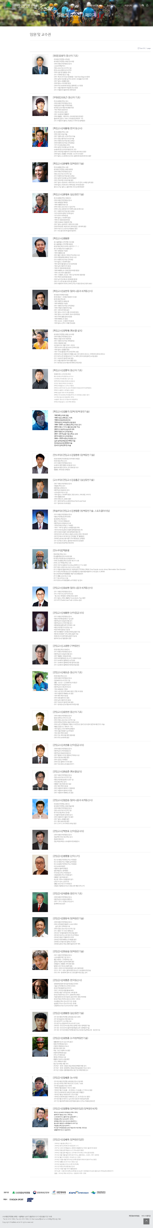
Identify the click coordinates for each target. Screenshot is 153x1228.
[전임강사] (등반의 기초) (67, 893)
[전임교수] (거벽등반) (67, 646)
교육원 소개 (74, 5)
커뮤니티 (128, 5)
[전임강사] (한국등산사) (69, 980)
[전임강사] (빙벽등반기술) (68, 918)
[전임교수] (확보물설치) (67, 772)
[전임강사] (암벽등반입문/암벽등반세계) (75, 1109)
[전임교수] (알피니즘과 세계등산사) (73, 588)
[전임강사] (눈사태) (74, 1078)
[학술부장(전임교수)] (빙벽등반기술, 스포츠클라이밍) (81, 511)
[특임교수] (72, 238)
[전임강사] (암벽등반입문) (83, 1140)
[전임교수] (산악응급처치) (68, 613)
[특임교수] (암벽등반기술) (73, 164)
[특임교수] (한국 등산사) (72, 128)
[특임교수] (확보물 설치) (79, 331)
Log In (147, 9)
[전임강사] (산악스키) (69, 856)
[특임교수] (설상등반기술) (69, 194)
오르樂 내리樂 (92, 5)
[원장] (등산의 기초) (71, 56)
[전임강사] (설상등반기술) (76, 1013)
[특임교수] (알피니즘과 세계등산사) (73, 291)
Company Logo (20, 5)
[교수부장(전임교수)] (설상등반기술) (73, 480)
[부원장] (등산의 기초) (69, 97)
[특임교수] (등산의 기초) (72, 370)
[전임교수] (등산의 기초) (68, 672)
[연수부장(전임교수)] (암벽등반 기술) (74, 455)
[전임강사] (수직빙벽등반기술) (71, 1038)
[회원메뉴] (147, 5)
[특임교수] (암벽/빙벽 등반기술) (71, 412)
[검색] (143, 5)
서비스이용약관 (146, 1216)
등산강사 (111, 5)
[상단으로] (146, 1221)
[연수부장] (89, 550)
